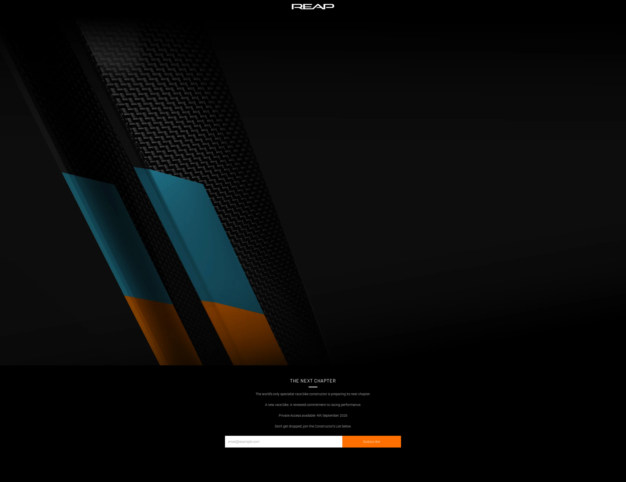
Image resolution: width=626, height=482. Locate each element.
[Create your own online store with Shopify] (106, 471)
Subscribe (371, 442)
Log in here (566, 470)
